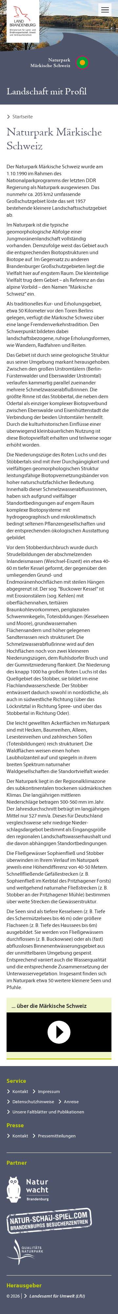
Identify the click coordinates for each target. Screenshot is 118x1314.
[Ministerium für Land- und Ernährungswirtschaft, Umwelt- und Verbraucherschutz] (23, 21)
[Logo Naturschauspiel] (49, 1221)
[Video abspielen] (59, 1032)
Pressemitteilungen (57, 1136)
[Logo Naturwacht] (28, 1190)
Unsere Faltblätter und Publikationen (48, 1112)
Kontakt (20, 1091)
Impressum (49, 1091)
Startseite (22, 117)
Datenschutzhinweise (33, 1102)
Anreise (71, 1102)
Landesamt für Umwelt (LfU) (57, 1296)
